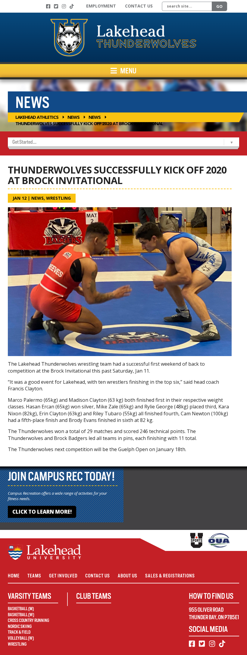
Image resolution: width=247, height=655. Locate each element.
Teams (34, 576)
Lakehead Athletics (36, 117)
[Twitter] (56, 6)
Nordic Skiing (20, 626)
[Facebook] (48, 6)
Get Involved (63, 576)
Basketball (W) (21, 614)
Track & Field (19, 632)
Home (14, 576)
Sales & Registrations (170, 576)
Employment (101, 6)
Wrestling (58, 198)
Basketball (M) (21, 608)
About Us (127, 576)
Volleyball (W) (21, 638)
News (73, 117)
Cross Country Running (28, 620)
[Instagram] (64, 6)
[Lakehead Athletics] (123, 37)
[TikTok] (72, 6)
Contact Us (139, 6)
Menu (127, 70)
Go (219, 6)
